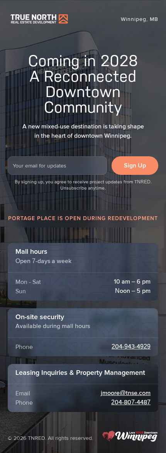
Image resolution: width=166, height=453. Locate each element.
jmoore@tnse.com (126, 393)
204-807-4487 (131, 403)
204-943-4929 (131, 347)
